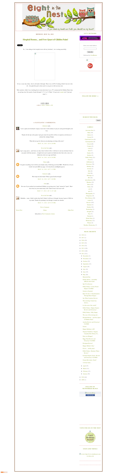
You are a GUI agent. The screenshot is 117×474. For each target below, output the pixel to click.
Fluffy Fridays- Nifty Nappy (90, 312)
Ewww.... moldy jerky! (89, 348)
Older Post (70, 210)
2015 (83, 243)
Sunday (89, 207)
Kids (89, 171)
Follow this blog (90, 395)
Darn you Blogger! (88, 336)
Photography (89, 193)
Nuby (88, 186)
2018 (83, 235)
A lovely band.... (87, 362)
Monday (89, 182)
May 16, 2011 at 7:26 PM (47, 179)
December (86, 256)
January (85, 374)
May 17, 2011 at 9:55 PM (47, 203)
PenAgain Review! (88, 343)
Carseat (89, 137)
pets (89, 191)
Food (89, 159)
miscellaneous (89, 180)
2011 (83, 253)
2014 (83, 245)
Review (89, 202)
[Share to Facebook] (46, 103)
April (84, 366)
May (84, 274)
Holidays (89, 166)
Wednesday (89, 220)
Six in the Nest (45, 148)
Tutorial (89, 216)
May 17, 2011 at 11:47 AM (46, 191)
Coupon (89, 146)
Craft (89, 148)
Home (45, 210)
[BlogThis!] (43, 103)
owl (89, 189)
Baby (89, 132)
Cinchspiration (89, 141)
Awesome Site (89, 130)
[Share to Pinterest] (48, 103)
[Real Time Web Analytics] (4, 472)
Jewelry (89, 168)
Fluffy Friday (88, 157)
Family (48, 105)
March (85, 368)
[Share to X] (45, 103)
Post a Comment (44, 207)
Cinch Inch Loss (89, 139)
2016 (83, 240)
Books (89, 135)
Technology (89, 209)
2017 (83, 237)
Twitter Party (89, 218)
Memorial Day (86, 277)
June (84, 272)
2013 (83, 248)
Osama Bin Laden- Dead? (90, 360)
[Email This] (41, 103)
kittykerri (45, 126)
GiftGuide (89, 162)
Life (51, 105)
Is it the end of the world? (89, 305)
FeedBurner (94, 55)
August (85, 266)
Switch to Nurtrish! (88, 291)
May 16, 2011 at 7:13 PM (47, 169)
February (85, 371)
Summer (89, 205)
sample (62, 92)
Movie (89, 184)
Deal (43, 105)
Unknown (45, 174)
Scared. (85, 326)
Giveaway (89, 164)
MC (89, 177)
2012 (83, 251)
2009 (83, 380)
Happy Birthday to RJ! (89, 329)
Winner (89, 223)
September (86, 264)
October (85, 261)
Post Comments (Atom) (48, 214)
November (86, 258)
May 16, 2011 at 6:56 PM (47, 157)
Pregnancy (89, 196)
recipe (89, 200)
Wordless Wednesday (89, 225)
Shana (45, 162)
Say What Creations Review (90, 298)
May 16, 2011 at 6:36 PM (47, 143)
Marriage (89, 175)
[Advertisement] (90, 81)
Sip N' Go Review (87, 284)
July (84, 269)
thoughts (89, 211)
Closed (89, 144)
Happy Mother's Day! (88, 346)
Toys (89, 214)
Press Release (89, 198)
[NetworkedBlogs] (90, 393)
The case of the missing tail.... (91, 315)
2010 (83, 377)
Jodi (45, 183)
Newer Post (19, 210)
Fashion (89, 155)
